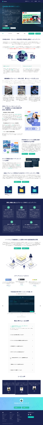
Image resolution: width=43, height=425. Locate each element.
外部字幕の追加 (10, 168)
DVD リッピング (4, 415)
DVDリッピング (6, 66)
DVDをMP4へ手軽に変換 (18, 114)
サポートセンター (12, 415)
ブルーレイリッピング (27, 66)
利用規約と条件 (18, 419)
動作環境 (18, 33)
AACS (27, 68)
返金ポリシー (18, 418)
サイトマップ (11, 419)
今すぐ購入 (38, 33)
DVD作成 (3, 418)
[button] (2, 306)
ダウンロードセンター (12, 414)
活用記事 (11, 418)
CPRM (7, 68)
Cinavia (29, 68)
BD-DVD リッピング (4, 414)
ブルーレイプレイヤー (4, 419)
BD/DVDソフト (27, 1)
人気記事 (36, 1)
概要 (2, 33)
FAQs (24, 33)
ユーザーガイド (10, 33)
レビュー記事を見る (8, 286)
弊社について (18, 414)
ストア (32, 1)
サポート (39, 1)
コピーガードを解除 (11, 46)
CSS (5, 68)
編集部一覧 (18, 415)
